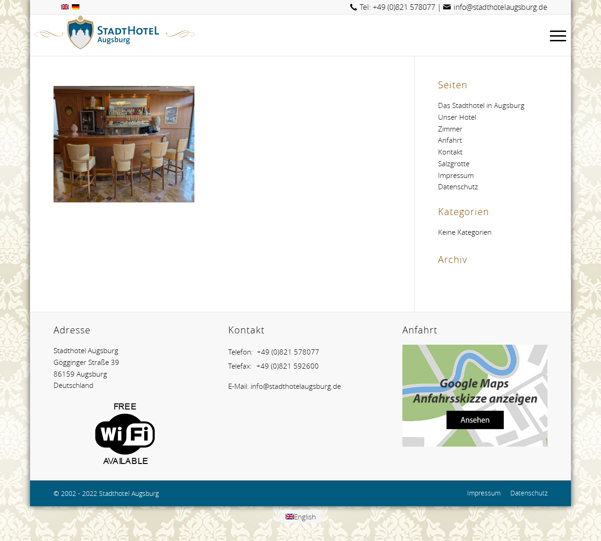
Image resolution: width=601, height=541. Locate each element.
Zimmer (450, 128)
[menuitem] (555, 35)
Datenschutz (458, 186)
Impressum (456, 175)
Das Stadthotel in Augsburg (481, 105)
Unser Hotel (457, 117)
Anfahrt (450, 140)
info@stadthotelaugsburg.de (500, 7)
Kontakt (450, 151)
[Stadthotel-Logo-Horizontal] (114, 35)
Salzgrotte (454, 163)
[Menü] (555, 35)
